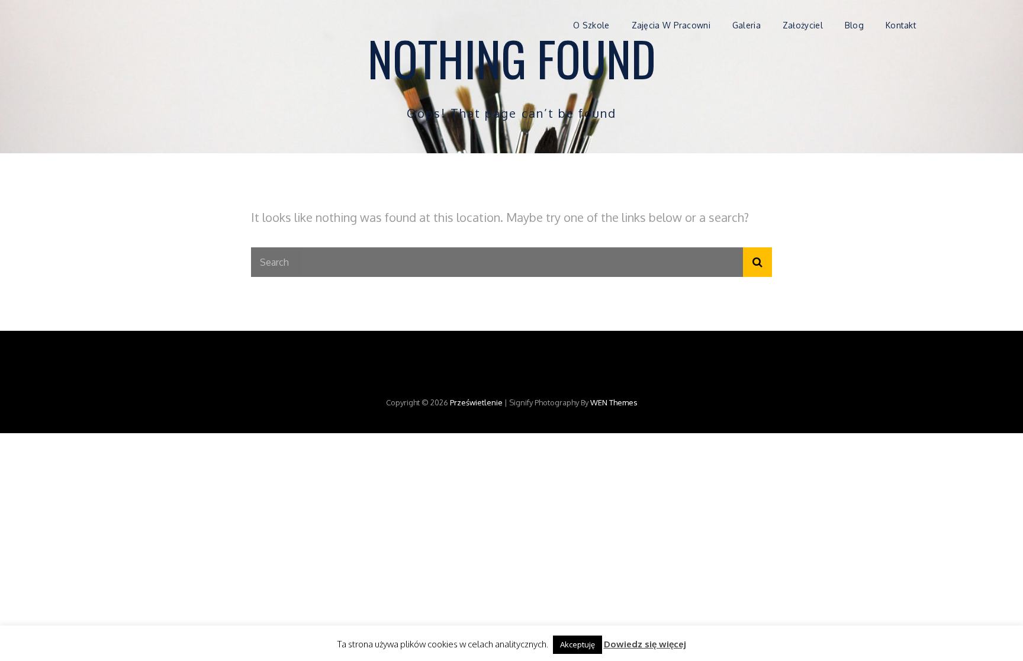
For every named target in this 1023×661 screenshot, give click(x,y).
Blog (854, 25)
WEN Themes (614, 402)
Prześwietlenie (476, 402)
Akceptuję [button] (577, 644)
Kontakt (901, 25)
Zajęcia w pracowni (671, 25)
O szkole (591, 25)
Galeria (746, 25)
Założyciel (803, 25)
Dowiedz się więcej (645, 644)
